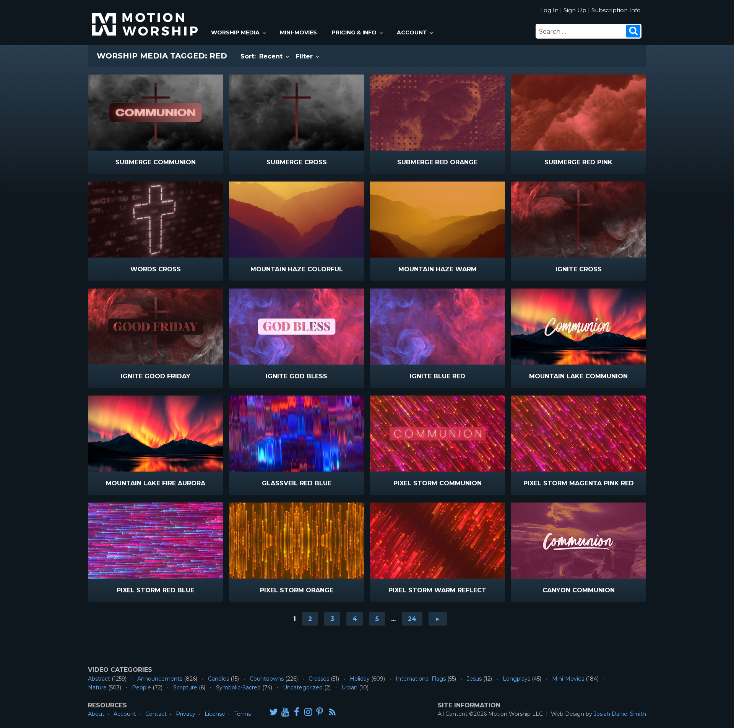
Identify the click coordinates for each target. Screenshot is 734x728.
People (141, 687)
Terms (242, 713)
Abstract (99, 678)
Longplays (516, 678)
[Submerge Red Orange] (437, 113)
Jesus (474, 678)
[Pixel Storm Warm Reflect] (437, 541)
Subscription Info (616, 10)
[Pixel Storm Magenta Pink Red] (578, 434)
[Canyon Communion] (578, 541)
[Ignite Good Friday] (155, 327)
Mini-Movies (298, 32)
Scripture (185, 687)
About (96, 713)
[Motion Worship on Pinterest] (319, 711)
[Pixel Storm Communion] (437, 434)
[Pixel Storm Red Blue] (155, 541)
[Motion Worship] (146, 18)
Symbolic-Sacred (238, 687)
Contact (156, 713)
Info (122, 162)
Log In (549, 10)
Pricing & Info (354, 32)
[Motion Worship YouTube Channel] (285, 711)
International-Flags (421, 678)
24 (412, 619)
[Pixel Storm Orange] (296, 541)
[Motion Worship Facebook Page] (296, 711)
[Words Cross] (155, 220)
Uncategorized (303, 687)
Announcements (159, 678)
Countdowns (267, 678)
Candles (218, 678)
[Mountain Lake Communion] (578, 327)
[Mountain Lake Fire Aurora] (155, 434)
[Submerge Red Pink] (578, 113)
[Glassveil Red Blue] (296, 434)
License (215, 713)
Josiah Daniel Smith (620, 713)
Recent (271, 56)
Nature (97, 687)
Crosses (319, 678)
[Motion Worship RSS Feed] (332, 712)
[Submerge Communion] (155, 113)
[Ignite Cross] (578, 220)
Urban (349, 687)
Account (412, 32)
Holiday (360, 678)
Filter (305, 56)
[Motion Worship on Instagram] (308, 711)
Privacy (185, 713)
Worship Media (235, 32)
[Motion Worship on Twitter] (273, 711)
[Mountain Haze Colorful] (296, 220)
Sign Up (574, 10)
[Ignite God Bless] (296, 327)
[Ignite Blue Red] (437, 327)
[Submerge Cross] (296, 113)
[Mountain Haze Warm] (437, 220)
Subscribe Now (175, 162)
